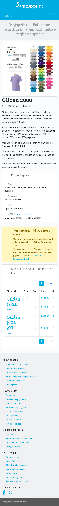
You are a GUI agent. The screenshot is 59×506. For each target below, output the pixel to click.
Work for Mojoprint (14, 477)
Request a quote (13, 420)
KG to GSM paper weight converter (21, 377)
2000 (9, 310)
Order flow (10, 395)
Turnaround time (13, 403)
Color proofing (12, 416)
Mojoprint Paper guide (16, 407)
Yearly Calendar (13, 461)
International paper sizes (17, 372)
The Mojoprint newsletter (17, 465)
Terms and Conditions (16, 469)
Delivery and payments (16, 399)
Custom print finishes (15, 368)
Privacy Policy (12, 473)
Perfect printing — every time (19, 438)
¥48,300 (45, 316)
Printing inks (11, 385)
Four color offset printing (17, 364)
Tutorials (10, 434)
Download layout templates (18, 442)
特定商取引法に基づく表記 (17, 481)
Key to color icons (14, 424)
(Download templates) (23, 214)
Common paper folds (15, 381)
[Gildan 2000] (29, 69)
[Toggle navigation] (51, 15)
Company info (12, 457)
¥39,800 (45, 298)
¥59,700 (45, 328)
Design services (13, 447)
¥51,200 (45, 307)
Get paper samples (14, 412)
